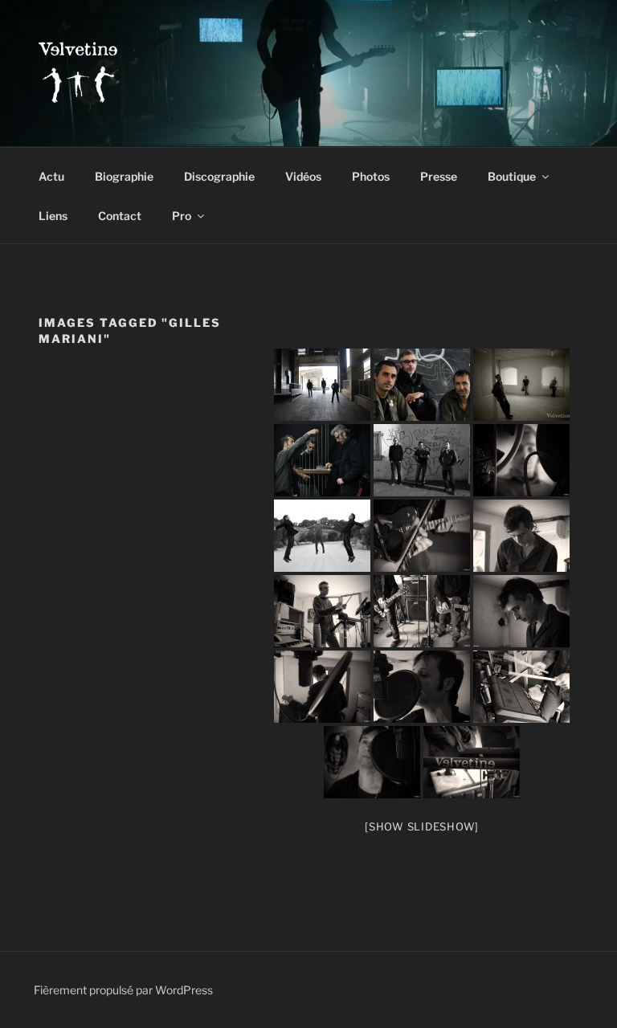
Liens (53, 215)
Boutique (512, 176)
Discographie (219, 176)
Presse (438, 176)
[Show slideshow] (422, 826)
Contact (119, 215)
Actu (51, 176)
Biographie (124, 176)
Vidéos (303, 176)
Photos (371, 176)
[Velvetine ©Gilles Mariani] (322, 385)
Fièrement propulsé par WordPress (123, 990)
